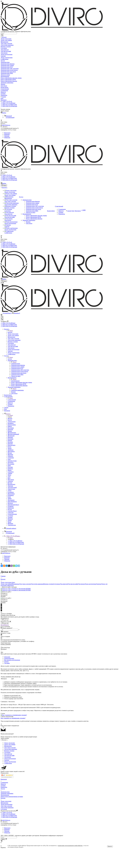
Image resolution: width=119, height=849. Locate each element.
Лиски (9, 448)
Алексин (10, 481)
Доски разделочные (90, 584)
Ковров (10, 440)
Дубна (9, 490)
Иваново (10, 437)
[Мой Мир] (7, 566)
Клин (9, 497)
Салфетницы (10, 585)
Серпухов (10, 512)
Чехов (9, 522)
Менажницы (15, 584)
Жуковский (11, 435)
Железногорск (12, 432)
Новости (3, 784)
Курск (9, 446)
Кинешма (10, 439)
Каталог (10, 332)
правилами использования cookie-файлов (70, 845)
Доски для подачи (6, 801)
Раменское (11, 508)
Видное (10, 482)
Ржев (9, 465)
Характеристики (9, 658)
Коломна (10, 442)
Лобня (9, 498)
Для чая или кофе (73, 584)
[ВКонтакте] (2, 566)
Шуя (9, 478)
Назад (11, 330)
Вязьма (10, 431)
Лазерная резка (15, 363)
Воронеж (10, 429)
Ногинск (10, 503)
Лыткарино (11, 500)
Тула (9, 476)
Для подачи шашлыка (37, 584)
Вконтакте (7, 133)
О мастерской (12, 399)
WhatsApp (7, 137)
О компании (4, 782)
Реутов (10, 509)
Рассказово (11, 464)
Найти (3, 839)
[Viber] (11, 566)
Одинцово (11, 457)
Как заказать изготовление (12, 660)
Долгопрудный (12, 487)
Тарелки (98, 584)
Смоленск (11, 471)
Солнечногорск (12, 514)
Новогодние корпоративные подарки (12, 796)
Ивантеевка (11, 493)
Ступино (10, 515)
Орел (9, 459)
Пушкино (10, 506)
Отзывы (3, 785)
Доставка (7, 663)
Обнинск (10, 456)
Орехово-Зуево (12, 461)
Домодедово (11, 489)
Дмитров (10, 486)
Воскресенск (11, 484)
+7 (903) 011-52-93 (9, 104)
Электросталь (12, 525)
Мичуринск (11, 451)
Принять (110, 846)
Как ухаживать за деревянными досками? (13, 718)
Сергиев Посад (12, 511)
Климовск (11, 495)
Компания (4, 779)
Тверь (9, 475)
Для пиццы (81, 584)
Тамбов (10, 473)
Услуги (10, 359)
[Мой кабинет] (1, 315)
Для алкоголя (64, 584)
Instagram (7, 134)
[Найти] (2, 35)
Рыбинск (10, 468)
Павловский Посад (13, 504)
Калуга (10, 420)
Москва (10, 418)
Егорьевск (11, 492)
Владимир (11, 428)
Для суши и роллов (25, 584)
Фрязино (10, 519)
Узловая (10, 517)
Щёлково (10, 523)
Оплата (6, 661)
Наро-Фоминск (12, 501)
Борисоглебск (12, 424)
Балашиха (11, 423)
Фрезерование (15, 381)
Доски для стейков (6, 584)
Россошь (10, 467)
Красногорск (11, 445)
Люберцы (10, 450)
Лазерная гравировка (17, 390)
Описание (7, 657)
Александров (12, 421)
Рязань (9, 470)
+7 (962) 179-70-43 (6, 101)
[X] (9, 566)
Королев (10, 443)
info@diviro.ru (6, 125)
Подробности (5, 625)
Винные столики (48, 584)
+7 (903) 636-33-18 (9, 106)
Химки (10, 520)
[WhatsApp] (14, 566)
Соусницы (57, 584)
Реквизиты (4, 787)
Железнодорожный (13, 434)
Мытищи (10, 454)
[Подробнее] (1, 724)
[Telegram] (19, 566)
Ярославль (11, 479)
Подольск (10, 462)
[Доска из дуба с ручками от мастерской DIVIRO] (16, 588)
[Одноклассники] (4, 566)
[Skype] (16, 566)
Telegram (6, 136)
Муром (10, 453)
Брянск (10, 426)
